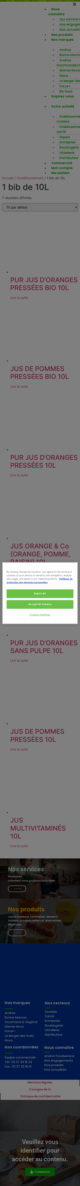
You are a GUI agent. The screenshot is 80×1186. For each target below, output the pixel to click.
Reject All (40, 593)
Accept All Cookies (40, 604)
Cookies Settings (40, 614)
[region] (40, 593)
